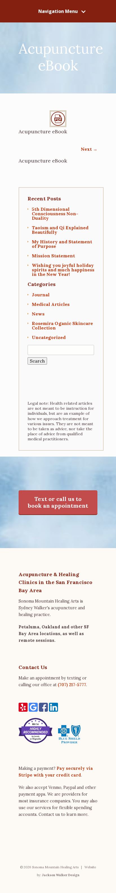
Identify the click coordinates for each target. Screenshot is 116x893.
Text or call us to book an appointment (58, 502)
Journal (41, 294)
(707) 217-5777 (72, 684)
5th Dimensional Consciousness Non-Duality (55, 213)
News (38, 314)
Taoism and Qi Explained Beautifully (60, 230)
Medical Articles (51, 304)
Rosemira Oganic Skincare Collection (62, 325)
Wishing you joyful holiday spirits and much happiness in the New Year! (63, 269)
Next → (89, 149)
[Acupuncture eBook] (58, 125)
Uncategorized (49, 337)
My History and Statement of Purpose (62, 244)
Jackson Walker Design (60, 875)
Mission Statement (53, 255)
